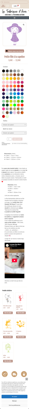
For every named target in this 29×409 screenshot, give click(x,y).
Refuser (14, 401)
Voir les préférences (14, 405)
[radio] (3, 71)
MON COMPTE (3, 6)
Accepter (14, 396)
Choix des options (8, 312)
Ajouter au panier (17, 139)
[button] (26, 379)
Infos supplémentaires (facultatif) (6, 143)
